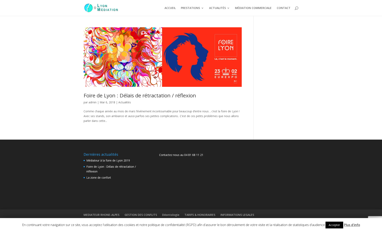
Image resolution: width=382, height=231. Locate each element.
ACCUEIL (170, 8)
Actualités (124, 102)
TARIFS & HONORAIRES (199, 215)
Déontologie (170, 215)
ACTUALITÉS (217, 8)
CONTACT (283, 8)
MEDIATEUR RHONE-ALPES (101, 215)
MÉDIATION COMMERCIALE (253, 8)
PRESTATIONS (190, 8)
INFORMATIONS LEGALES (237, 215)
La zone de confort (98, 177)
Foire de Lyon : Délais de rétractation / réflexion (140, 95)
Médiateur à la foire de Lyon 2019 (108, 160)
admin (92, 102)
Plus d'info (352, 225)
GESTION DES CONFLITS (141, 215)
